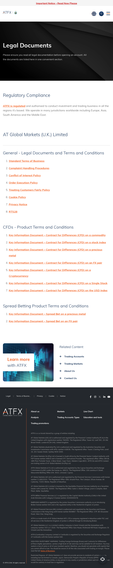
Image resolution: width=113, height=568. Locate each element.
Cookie (51, 396)
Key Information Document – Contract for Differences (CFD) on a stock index (57, 242)
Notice (62, 396)
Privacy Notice (18, 204)
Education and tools (93, 417)
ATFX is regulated (14, 106)
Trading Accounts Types (68, 417)
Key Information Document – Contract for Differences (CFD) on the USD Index (58, 290)
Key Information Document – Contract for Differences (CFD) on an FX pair (55, 262)
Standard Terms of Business (26, 161)
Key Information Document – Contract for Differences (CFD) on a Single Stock (58, 283)
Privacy (40, 396)
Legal (8, 396)
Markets (61, 411)
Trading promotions (40, 423)
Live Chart (88, 411)
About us (35, 411)
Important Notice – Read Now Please (56, 3)
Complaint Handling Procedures (29, 168)
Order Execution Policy (23, 182)
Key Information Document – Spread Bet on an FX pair (43, 321)
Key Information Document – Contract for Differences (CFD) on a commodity (57, 235)
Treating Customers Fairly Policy (29, 190)
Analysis (35, 417)
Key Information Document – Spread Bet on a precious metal (47, 314)
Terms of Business (23, 396)
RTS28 (13, 211)
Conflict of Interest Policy (25, 175)
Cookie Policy (17, 197)
